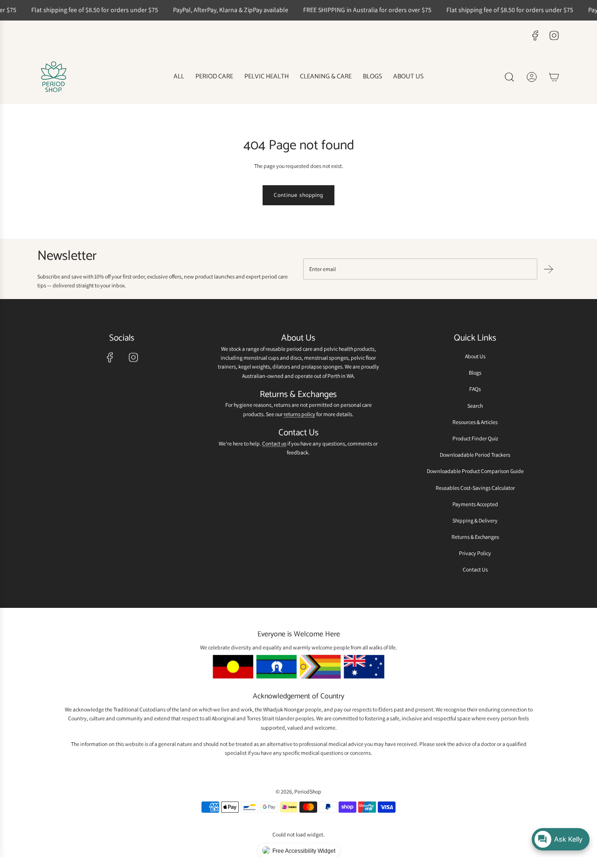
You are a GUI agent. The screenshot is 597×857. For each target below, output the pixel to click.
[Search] (509, 77)
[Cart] (554, 77)
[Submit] (548, 269)
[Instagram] (554, 35)
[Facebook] (535, 35)
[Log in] (532, 77)
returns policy (299, 414)
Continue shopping (298, 195)
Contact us (274, 443)
